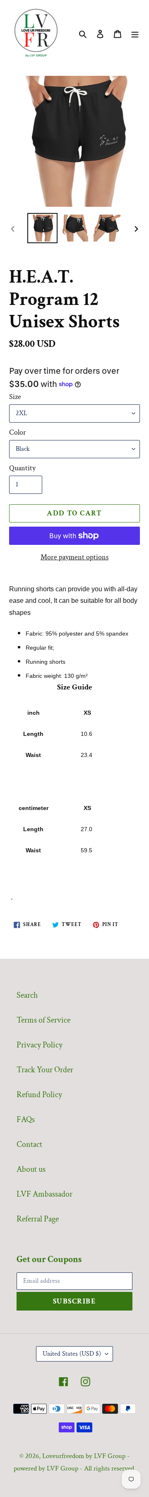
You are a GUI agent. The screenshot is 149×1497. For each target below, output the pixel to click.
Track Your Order (45, 1069)
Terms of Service (43, 1020)
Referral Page (38, 1219)
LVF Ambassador (44, 1194)
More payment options (74, 557)
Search (27, 995)
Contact (29, 1144)
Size (15, 396)
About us (31, 1169)
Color (17, 432)
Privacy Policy (39, 1045)
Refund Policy (39, 1094)
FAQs (26, 1119)
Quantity (22, 468)
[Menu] (135, 33)
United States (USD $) (72, 1353)
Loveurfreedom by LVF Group (83, 1456)
